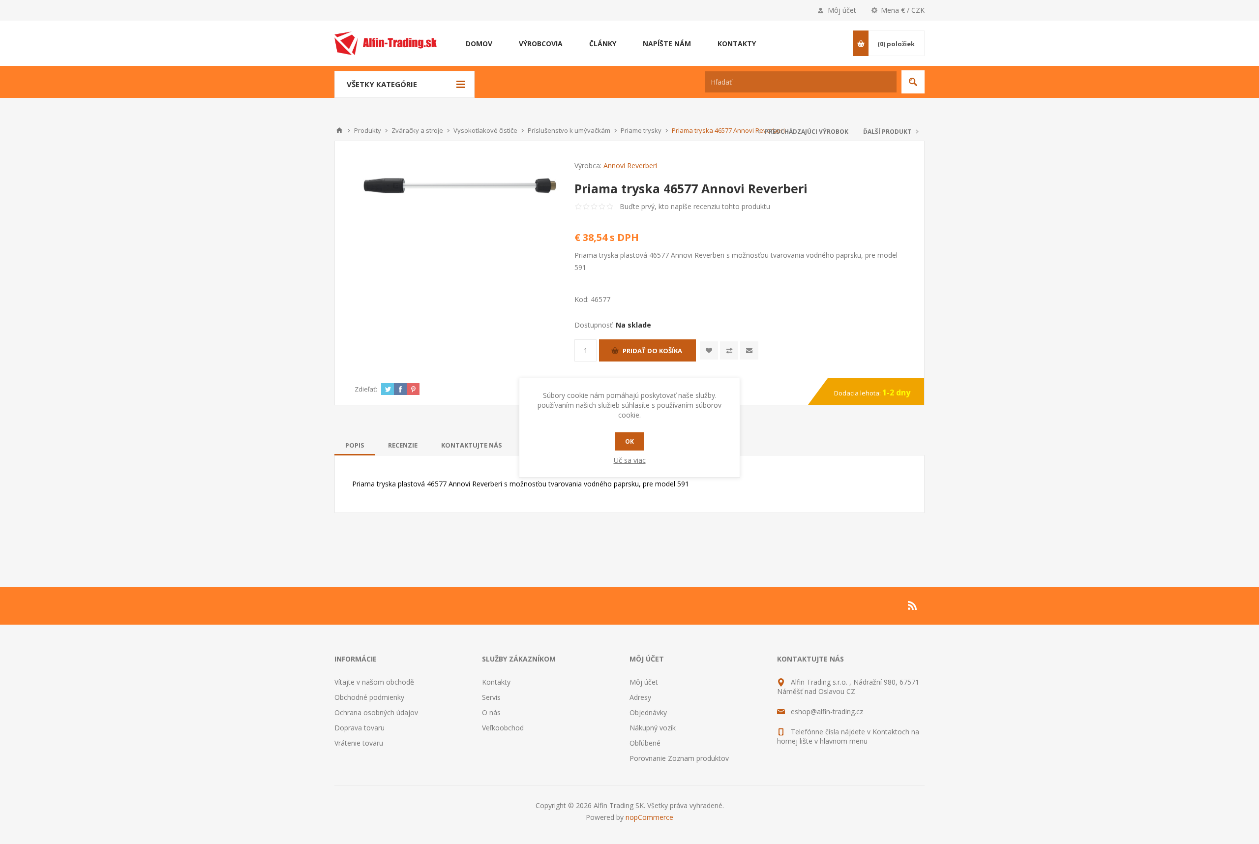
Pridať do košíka (652, 350)
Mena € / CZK (903, 10)
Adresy (640, 697)
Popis (354, 445)
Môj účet (842, 10)
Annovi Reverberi (630, 165)
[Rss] (913, 605)
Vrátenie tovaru (358, 743)
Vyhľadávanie (913, 81)
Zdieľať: (366, 389)
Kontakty (496, 682)
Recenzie (403, 445)
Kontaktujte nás (471, 445)
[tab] (354, 445)
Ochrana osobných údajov (376, 712)
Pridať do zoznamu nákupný (729, 350)
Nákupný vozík (653, 727)
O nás (491, 712)
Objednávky (648, 712)
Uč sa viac (630, 460)
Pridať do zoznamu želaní (709, 350)
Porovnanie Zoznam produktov (679, 758)
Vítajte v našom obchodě (374, 682)
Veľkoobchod (503, 727)
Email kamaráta (749, 350)
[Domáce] (339, 130)
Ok (629, 441)
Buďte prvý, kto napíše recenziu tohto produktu (695, 206)
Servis (491, 697)
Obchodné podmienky (369, 697)
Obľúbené (645, 743)
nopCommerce (649, 817)
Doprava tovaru (359, 727)
